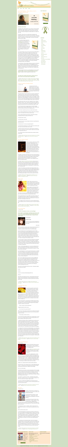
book (19, 80)
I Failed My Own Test (22, 285)
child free (36, 205)
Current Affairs (29, 78)
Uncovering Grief (21, 208)
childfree (22, 80)
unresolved (26, 176)
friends (32, 136)
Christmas (26, 80)
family (34, 80)
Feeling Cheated (31, 437)
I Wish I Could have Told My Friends (25, 83)
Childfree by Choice (24, 204)
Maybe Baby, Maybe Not (44, 54)
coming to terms (29, 80)
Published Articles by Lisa (44, 56)
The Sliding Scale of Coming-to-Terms (34, 438)
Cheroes (42, 39)
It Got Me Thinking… (43, 51)
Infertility (36, 136)
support (35, 385)
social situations (23, 176)
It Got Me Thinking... (24, 79)
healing (38, 80)
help (33, 136)
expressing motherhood (29, 385)
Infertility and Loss (20, 79)
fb (35, 80)
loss (37, 136)
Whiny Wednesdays (43, 61)
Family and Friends (33, 78)
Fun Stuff (42, 46)
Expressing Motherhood (23, 341)
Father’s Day (20, 178)
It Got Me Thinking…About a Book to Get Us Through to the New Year (27, 11)
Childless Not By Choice (24, 78)
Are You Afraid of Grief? (23, 139)
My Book (20, 387)
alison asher (27, 282)
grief (36, 80)
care (33, 205)
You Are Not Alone (43, 64)
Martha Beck (31, 161)
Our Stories (42, 55)
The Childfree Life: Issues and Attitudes (31, 79)
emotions (33, 80)
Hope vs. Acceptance (32, 439)
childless (24, 80)
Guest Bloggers (37, 78)
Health (32, 281)
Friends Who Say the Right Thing (33, 436)
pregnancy (19, 339)
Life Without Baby (34, 4)
